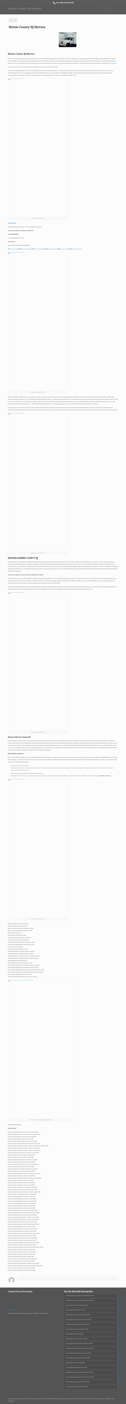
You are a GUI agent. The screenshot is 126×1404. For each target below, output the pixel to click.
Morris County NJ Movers (107, 8)
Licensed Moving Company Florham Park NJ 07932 (78, 1343)
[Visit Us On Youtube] (64, 249)
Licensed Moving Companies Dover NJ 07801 (77, 1382)
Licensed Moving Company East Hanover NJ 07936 (79, 1372)
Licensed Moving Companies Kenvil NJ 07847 (77, 1324)
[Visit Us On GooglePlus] (39, 249)
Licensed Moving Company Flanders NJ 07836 (77, 1358)
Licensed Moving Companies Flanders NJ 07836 (78, 1353)
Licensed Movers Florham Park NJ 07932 (76, 1338)
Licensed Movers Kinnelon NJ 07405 (75, 1310)
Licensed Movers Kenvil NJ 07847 (74, 1334)
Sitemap (16, 1401)
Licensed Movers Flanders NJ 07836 (75, 1362)
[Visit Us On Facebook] (25, 249)
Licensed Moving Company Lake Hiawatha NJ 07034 (79, 1300)
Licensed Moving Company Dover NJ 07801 (77, 1386)
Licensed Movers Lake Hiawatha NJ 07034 (76, 1305)
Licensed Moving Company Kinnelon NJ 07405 (77, 1314)
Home (95, 8)
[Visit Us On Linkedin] (76, 249)
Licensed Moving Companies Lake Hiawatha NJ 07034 (79, 1295)
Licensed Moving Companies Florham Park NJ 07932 (79, 1348)
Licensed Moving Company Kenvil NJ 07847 (77, 1329)
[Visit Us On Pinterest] (52, 249)
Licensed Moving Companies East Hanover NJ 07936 (79, 1377)
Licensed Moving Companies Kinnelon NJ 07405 (78, 1319)
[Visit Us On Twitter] (13, 249)
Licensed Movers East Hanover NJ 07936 (76, 1367)
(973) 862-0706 (113, 63)
